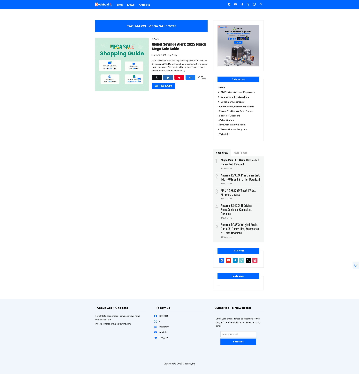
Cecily (174, 55)
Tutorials (224, 134)
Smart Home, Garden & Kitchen (236, 106)
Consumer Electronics (233, 101)
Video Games (226, 120)
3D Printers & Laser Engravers (238, 92)
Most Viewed (222, 152)
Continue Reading (163, 85)
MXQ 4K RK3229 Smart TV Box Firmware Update (238, 192)
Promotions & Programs (234, 129)
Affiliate (144, 4)
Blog (119, 4)
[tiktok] (241, 259)
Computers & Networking (235, 96)
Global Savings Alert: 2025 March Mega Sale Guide (179, 46)
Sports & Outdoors (229, 115)
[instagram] (254, 4)
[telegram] (235, 259)
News (131, 4)
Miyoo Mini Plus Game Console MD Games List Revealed (240, 162)
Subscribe (238, 341)
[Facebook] (229, 4)
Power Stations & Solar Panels (236, 111)
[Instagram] (241, 4)
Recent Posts (240, 152)
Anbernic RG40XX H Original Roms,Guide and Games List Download (236, 209)
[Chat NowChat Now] (356, 265)
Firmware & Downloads (232, 124)
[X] (248, 4)
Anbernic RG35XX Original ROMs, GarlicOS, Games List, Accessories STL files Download (240, 228)
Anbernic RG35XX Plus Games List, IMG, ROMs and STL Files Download (240, 177)
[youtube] (235, 4)
